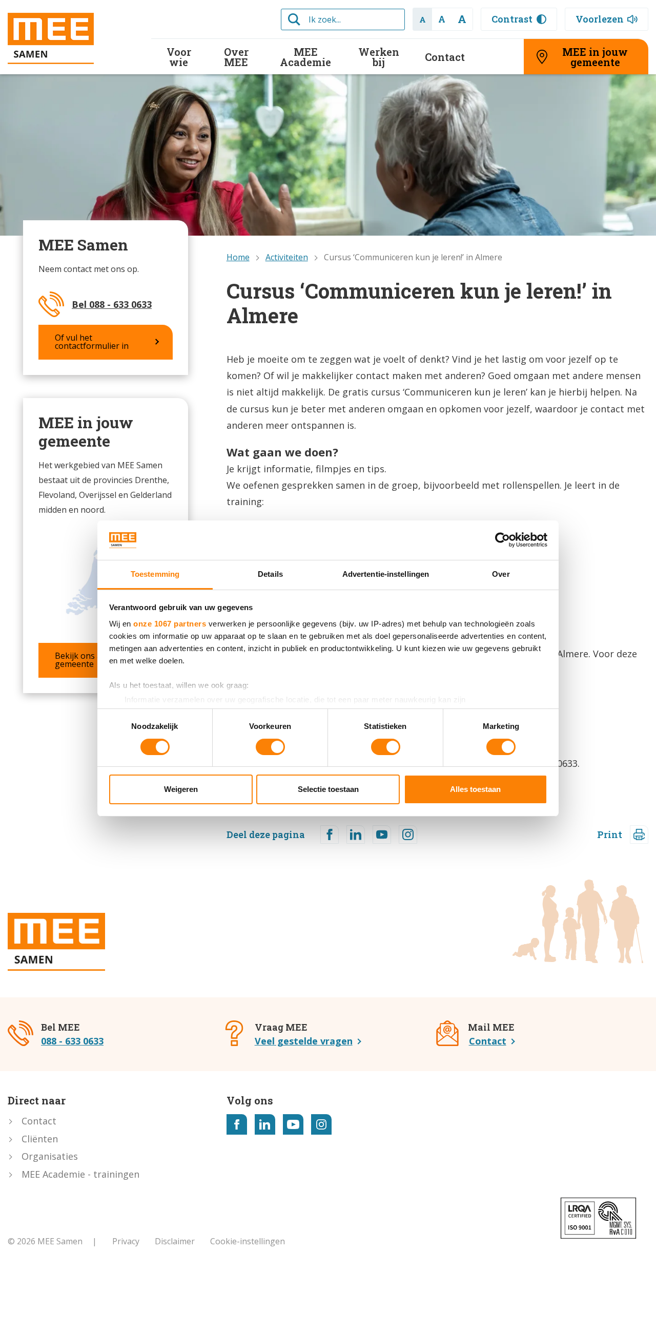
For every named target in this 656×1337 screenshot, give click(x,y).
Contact (445, 57)
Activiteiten (286, 257)
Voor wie (179, 57)
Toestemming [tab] (155, 574)
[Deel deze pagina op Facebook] (329, 834)
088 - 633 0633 (72, 1041)
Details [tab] (270, 574)
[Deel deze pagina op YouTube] (382, 834)
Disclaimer (175, 1241)
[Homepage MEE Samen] (72, 38)
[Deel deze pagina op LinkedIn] (355, 834)
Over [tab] (500, 574)
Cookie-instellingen (247, 1241)
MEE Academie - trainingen (80, 1174)
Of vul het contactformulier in (92, 341)
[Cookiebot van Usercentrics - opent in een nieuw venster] (502, 540)
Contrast (511, 19)
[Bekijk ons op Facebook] (237, 1124)
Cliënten (40, 1139)
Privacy (125, 1241)
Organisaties (50, 1156)
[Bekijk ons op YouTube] (293, 1124)
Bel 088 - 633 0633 (112, 304)
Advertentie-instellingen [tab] (385, 574)
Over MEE (236, 57)
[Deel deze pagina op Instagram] (408, 834)
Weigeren (181, 789)
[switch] (270, 747)
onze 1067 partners (169, 623)
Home (238, 257)
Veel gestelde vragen (304, 1041)
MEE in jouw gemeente (595, 57)
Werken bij (378, 57)
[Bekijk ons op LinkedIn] (265, 1124)
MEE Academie (305, 57)
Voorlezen (600, 19)
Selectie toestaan (328, 789)
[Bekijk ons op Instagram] (321, 1124)
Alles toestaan (475, 789)
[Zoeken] (294, 19)
